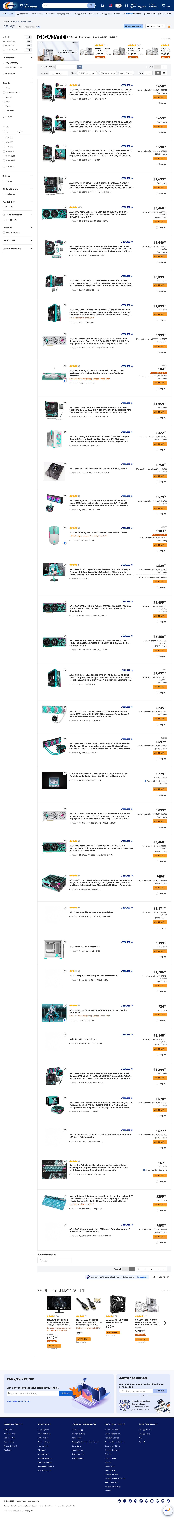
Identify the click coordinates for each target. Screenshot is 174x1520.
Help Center (8, 1430)
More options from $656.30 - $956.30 (152, 1102)
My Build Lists (43, 1454)
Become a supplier (112, 1430)
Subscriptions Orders (46, 1466)
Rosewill (142, 1442)
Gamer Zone (76, 1446)
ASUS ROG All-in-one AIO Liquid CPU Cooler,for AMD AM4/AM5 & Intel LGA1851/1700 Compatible (99, 1230)
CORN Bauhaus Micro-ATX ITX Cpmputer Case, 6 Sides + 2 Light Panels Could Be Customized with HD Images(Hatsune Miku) (98, 774)
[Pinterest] (146, 1501)
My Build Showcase (45, 1458)
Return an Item (9, 1438)
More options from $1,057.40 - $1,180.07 (155, 678)
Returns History (43, 1442)
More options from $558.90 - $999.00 (152, 90)
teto (38, 27)
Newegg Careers (78, 1454)
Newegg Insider (77, 1458)
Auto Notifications (44, 1470)
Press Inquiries (77, 1450)
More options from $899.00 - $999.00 (152, 814)
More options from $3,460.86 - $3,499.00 (155, 213)
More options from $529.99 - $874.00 (152, 570)
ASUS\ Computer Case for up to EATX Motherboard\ (93, 975)
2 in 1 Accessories (108, 73)
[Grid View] (164, 73)
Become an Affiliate (112, 1446)
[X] (130, 1501)
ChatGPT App (110, 1470)
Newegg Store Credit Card (115, 1478)
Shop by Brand (110, 1458)
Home (6, 21)
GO (80, 67)
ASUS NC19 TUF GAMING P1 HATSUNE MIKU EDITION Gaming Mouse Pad (98, 1011)
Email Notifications (45, 1462)
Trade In (108, 1490)
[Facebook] (125, 1501)
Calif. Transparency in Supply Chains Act (60, 1506)
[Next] (164, 67)
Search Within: (48, 67)
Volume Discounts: (146, 577)
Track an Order (9, 1434)
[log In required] (65, 85)
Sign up (66, 1393)
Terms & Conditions (11, 1506)
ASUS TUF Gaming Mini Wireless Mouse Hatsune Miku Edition (98, 532)
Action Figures (126, 73)
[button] (29, 5)
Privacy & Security (11, 1446)
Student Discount (111, 1474)
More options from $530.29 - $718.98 (152, 746)
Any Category (11, 62)
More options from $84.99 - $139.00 (153, 376)
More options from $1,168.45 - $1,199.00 (155, 1040)
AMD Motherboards (13, 67)
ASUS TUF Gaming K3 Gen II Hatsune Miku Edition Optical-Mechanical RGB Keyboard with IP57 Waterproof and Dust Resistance (96, 373)
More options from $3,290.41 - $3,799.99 (155, 607)
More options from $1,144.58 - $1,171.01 (155, 913)
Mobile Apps (110, 1466)
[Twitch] (157, 1501)
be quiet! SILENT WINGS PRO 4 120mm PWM (117, 1321)
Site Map (108, 1454)
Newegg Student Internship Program (85, 1442)
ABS (140, 1438)
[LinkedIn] (141, 1501)
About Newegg (77, 1430)
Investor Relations (78, 1434)
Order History (43, 1438)
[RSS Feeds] (169, 26)
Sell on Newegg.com (113, 1434)
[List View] (158, 73)
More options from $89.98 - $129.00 (153, 537)
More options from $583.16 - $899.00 (152, 151)
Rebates (108, 1462)
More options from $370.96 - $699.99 (152, 1135)
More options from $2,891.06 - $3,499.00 (155, 847)
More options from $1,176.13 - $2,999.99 (155, 977)
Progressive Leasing (112, 1486)
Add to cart (159, 97)
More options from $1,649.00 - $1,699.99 (155, 247)
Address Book (43, 1446)
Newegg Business (145, 1430)
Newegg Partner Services (114, 1442)
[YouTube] (152, 1501)
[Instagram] (136, 1501)
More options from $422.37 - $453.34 (152, 437)
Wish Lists (41, 1450)
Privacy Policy (25, 1506)
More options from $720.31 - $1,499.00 (151, 469)
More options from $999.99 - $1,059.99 (151, 339)
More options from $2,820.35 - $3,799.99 (155, 642)
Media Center (77, 1438)
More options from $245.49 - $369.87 (152, 711)
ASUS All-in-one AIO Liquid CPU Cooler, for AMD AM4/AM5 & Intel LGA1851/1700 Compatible (100, 1135)
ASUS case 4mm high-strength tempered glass (91, 912)
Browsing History (44, 1434)
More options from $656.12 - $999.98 (152, 880)
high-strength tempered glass (83, 1039)
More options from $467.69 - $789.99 (152, 501)
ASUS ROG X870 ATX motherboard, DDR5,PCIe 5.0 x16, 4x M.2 (98, 468)
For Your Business (112, 1438)
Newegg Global (144, 1434)
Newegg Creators (112, 1450)
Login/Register (43, 1430)
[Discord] (162, 1501)
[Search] (91, 5)
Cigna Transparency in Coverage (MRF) (19, 1511)
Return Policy (9, 1442)
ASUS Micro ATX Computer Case (84, 947)
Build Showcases (111, 1482)
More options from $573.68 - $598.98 (152, 1229)
